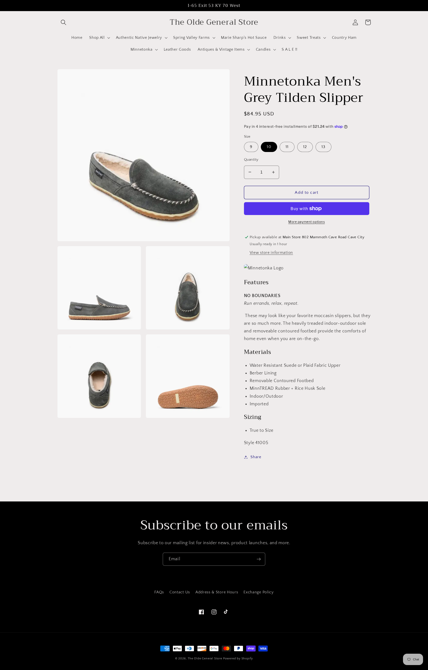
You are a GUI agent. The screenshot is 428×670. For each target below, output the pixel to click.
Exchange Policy (258, 592)
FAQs (159, 592)
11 (287, 147)
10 (269, 147)
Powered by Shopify (238, 658)
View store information (271, 252)
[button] (63, 22)
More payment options (306, 222)
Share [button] (255, 457)
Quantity (251, 159)
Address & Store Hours (216, 592)
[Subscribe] (258, 559)
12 (305, 147)
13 (323, 147)
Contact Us (179, 592)
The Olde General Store (205, 658)
